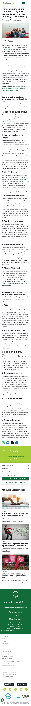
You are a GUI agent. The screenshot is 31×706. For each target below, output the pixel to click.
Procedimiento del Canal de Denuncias (11, 653)
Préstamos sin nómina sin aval (9, 674)
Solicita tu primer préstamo (15, 478)
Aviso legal (4, 644)
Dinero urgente (5, 678)
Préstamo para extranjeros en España (11, 661)
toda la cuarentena (8, 49)
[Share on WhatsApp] (3, 442)
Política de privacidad (7, 658)
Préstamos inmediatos (7, 667)
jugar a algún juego (8, 121)
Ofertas (3, 638)
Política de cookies (6, 654)
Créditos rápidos (6, 663)
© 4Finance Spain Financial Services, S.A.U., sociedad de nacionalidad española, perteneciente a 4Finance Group (15, 703)
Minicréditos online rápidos (8, 680)
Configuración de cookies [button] (7, 630)
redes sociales (10, 164)
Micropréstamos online (7, 676)
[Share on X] (12, 442)
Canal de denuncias (6, 651)
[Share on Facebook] (7, 442)
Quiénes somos (5, 643)
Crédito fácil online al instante (9, 672)
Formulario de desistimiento (8, 649)
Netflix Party (23, 179)
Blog (3, 639)
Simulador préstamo (7, 670)
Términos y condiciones (7, 656)
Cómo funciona (5, 636)
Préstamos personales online (9, 665)
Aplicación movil (5, 648)
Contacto (4, 641)
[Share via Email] (16, 442)
